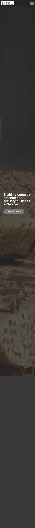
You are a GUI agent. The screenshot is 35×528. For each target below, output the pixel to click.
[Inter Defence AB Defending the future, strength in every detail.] (8, 3)
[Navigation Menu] (32, 3)
